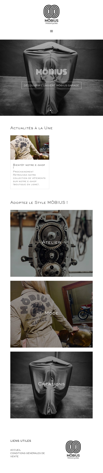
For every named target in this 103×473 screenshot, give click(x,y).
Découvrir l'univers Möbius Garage (51, 86)
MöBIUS (51, 72)
